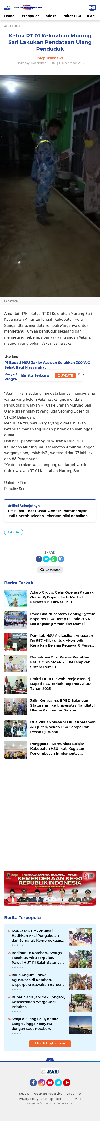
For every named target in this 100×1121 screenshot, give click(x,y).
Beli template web (68, 1099)
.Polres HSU (71, 16)
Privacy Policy (29, 1099)
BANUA (13, 532)
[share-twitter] (46, 559)
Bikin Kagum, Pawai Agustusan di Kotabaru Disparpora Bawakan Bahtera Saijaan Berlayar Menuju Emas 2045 (38, 980)
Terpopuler (29, 16)
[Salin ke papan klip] (61, 559)
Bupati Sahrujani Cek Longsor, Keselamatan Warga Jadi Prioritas (38, 1002)
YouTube (70, 1088)
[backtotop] (50, 1062)
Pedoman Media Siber (48, 1093)
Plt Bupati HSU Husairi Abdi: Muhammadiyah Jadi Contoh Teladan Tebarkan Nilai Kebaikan (48, 513)
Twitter (60, 1088)
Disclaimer (73, 1093)
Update (66, 375)
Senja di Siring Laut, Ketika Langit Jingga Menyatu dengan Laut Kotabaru (35, 1024)
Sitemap (47, 1099)
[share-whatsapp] (53, 559)
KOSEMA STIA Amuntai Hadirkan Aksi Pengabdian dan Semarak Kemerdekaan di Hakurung (36, 935)
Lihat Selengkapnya (49, 1043)
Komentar (52, 570)
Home (9, 16)
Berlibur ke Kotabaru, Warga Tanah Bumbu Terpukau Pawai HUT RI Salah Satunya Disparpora (37, 958)
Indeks (50, 16)
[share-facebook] (39, 559)
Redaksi (24, 1093)
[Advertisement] (50, 821)
